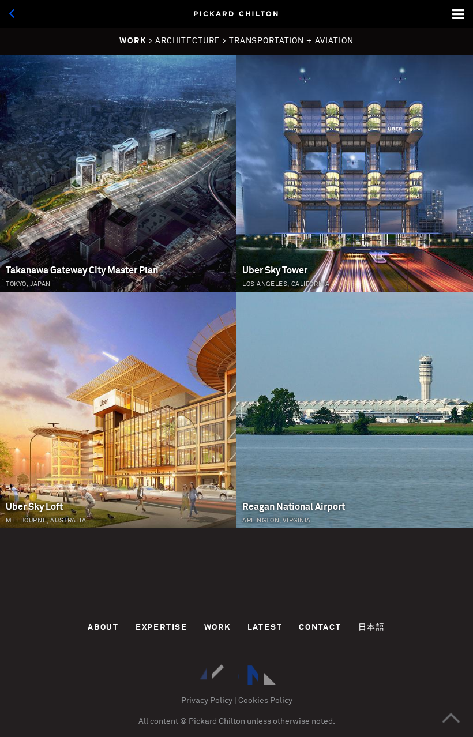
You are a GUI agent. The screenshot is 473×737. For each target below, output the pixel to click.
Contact (320, 627)
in (222, 674)
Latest (265, 627)
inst (196, 674)
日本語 (371, 627)
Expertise (161, 627)
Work (217, 627)
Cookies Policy (265, 701)
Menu (459, 14)
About (103, 627)
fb (248, 674)
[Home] (236, 13)
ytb (274, 674)
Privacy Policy (206, 701)
